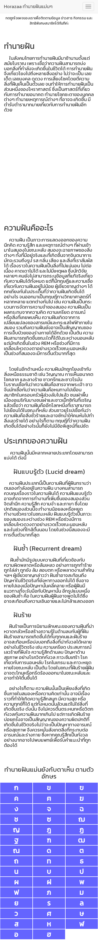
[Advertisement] (49, 169)
